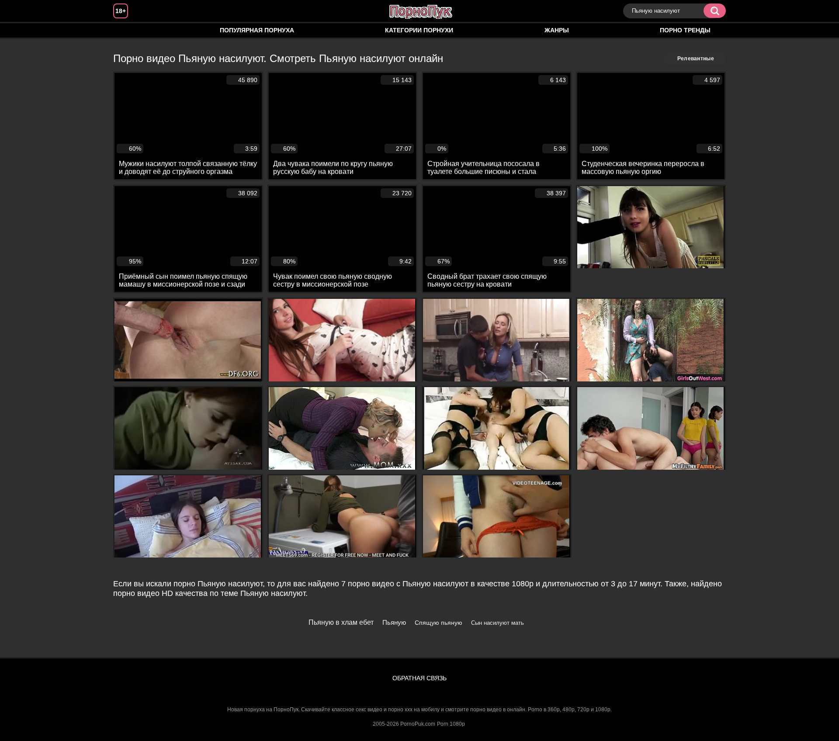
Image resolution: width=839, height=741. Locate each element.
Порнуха (128, 30)
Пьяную (394, 622)
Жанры (556, 30)
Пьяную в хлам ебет (341, 622)
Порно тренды (685, 30)
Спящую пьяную (438, 622)
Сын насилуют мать (497, 623)
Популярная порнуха (257, 30)
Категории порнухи (419, 30)
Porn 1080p (451, 724)
